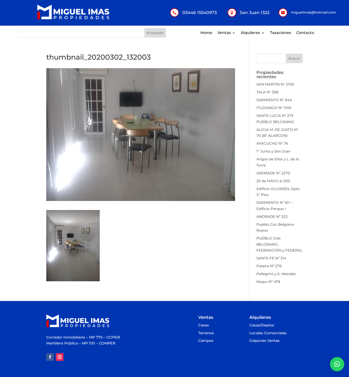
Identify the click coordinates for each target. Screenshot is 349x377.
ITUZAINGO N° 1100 (273, 107)
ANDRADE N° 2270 (273, 173)
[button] (337, 364)
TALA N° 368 (267, 92)
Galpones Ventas (264, 341)
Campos (205, 341)
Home (206, 33)
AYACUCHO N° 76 (272, 143)
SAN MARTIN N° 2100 (275, 84)
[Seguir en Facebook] (50, 357)
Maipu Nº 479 (268, 281)
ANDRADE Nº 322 (272, 216)
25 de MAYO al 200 (273, 181)
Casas (203, 325)
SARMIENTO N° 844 (274, 100)
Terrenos (206, 333)
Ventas (224, 33)
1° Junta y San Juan (273, 151)
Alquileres (250, 33)
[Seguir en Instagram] (59, 357)
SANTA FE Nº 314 (271, 258)
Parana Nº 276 (269, 266)
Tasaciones (280, 33)
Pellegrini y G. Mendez (276, 274)
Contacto (305, 33)
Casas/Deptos (261, 325)
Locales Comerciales (268, 333)
